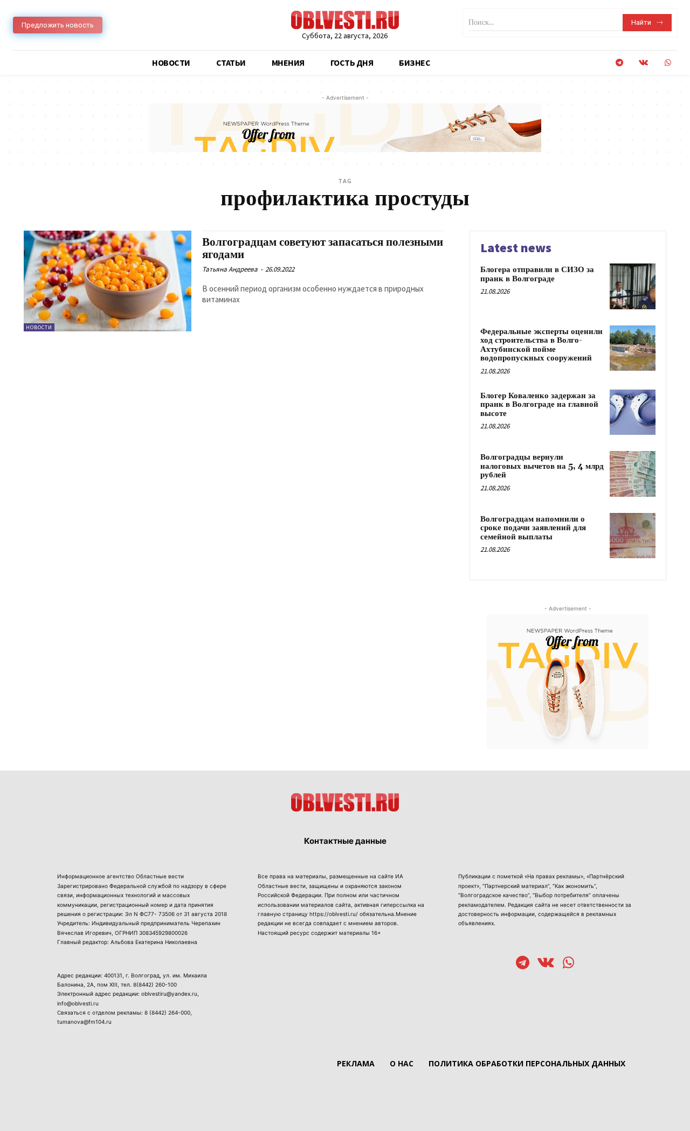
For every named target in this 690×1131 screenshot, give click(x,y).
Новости (39, 327)
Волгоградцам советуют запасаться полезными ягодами (322, 248)
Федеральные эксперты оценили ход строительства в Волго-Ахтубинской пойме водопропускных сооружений (541, 345)
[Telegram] (619, 62)
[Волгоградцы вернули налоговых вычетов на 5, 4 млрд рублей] (633, 474)
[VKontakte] (643, 62)
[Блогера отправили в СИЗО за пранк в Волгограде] (633, 286)
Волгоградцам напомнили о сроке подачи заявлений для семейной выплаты (533, 528)
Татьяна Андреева (230, 269)
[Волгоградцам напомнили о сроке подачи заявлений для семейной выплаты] (633, 536)
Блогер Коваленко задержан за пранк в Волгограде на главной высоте (539, 405)
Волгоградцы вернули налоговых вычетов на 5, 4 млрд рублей (542, 466)
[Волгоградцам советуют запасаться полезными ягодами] (107, 281)
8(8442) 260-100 (155, 984)
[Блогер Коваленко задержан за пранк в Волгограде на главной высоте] (633, 412)
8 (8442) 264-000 (167, 1012)
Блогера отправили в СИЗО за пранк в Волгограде (537, 274)
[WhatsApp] (667, 62)
